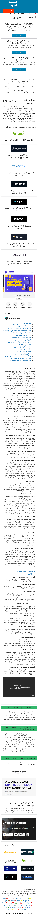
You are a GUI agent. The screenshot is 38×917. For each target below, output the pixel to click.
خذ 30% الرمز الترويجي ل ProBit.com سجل (19, 42)
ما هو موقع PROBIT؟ (25, 323)
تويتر (34, 569)
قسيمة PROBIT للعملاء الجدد (23, 344)
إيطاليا (6, 900)
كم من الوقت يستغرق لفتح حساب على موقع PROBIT (17, 330)
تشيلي (10, 902)
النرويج (20, 907)
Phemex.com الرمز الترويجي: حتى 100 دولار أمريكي (19, 191)
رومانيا (19, 900)
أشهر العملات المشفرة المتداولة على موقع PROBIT (18, 356)
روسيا (16, 909)
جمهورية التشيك (26, 902)
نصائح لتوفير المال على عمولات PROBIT (20, 360)
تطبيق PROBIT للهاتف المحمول (23, 355)
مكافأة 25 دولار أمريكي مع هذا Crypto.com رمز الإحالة (19, 156)
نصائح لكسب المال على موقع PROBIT (21, 358)
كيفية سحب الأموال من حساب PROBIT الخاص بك (18, 328)
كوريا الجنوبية (27, 905)
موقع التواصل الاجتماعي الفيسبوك (26, 571)
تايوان (19, 905)
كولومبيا (4, 902)
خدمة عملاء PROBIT (26, 333)
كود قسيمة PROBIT (26, 339)
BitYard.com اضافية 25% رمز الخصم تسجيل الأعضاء (19, 244)
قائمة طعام (8, 11)
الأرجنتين (25, 903)
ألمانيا (4, 898)
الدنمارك (12, 907)
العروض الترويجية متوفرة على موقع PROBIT (19, 332)
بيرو (19, 903)
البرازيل (13, 903)
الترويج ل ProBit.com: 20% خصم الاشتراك (19, 59)
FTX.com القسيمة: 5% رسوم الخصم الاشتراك (19, 209)
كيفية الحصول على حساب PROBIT (22, 325)
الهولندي (25, 900)
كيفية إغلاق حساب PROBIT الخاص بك (21, 337)
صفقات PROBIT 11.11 (25, 349)
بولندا (10, 898)
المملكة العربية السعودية (8, 905)
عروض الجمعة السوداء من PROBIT (22, 348)
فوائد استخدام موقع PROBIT (23, 335)
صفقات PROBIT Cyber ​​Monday (22, 351)
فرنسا (12, 900)
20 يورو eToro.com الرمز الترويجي (19, 140)
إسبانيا (27, 898)
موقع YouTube (31, 574)
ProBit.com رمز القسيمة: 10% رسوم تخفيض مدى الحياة (19, 25)
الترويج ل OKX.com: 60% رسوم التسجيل (19, 227)
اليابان (6, 903)
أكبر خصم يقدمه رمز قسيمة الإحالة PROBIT (19, 342)
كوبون (10, 909)
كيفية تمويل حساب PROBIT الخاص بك (21, 326)
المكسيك (17, 902)
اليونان (6, 907)
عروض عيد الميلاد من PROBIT (23, 353)
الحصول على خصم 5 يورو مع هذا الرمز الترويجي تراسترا (19, 174)
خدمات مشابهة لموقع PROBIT (23, 346)
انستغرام (32, 573)
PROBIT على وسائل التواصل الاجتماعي (21, 341)
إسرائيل (26, 907)
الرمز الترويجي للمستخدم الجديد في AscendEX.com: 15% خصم (19, 262)
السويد (22, 909)
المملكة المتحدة (19, 898)
